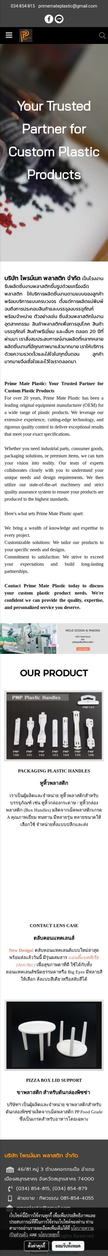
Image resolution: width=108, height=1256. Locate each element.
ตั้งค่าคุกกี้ (36, 1245)
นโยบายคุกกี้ (48, 1234)
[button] (100, 35)
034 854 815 (23, 6)
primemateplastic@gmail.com (67, 6)
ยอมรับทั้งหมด (68, 1245)
